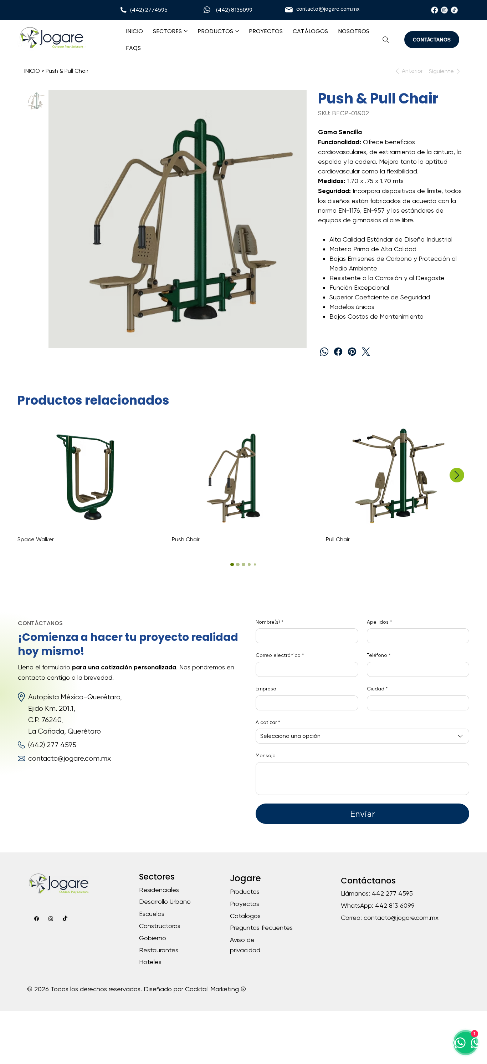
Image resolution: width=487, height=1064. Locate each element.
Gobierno (152, 938)
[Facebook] (434, 9)
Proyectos (244, 903)
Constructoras (159, 925)
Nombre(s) (269, 622)
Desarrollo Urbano (165, 901)
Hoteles (150, 962)
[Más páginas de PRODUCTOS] (237, 31)
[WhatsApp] (324, 351)
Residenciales (159, 889)
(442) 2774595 (149, 9)
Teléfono (378, 655)
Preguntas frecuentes (261, 927)
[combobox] (362, 736)
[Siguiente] (457, 475)
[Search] (385, 39)
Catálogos (245, 915)
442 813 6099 (395, 905)
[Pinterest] (352, 351)
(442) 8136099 (234, 9)
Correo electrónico (280, 655)
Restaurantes (158, 950)
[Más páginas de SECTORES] (186, 31)
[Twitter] (366, 351)
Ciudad (377, 688)
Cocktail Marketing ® (215, 989)
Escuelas (151, 913)
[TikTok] (454, 9)
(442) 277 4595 (52, 745)
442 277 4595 (392, 893)
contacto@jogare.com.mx (327, 8)
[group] (243, 482)
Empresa (266, 688)
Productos (245, 891)
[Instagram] (444, 9)
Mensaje (266, 755)
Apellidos (379, 622)
